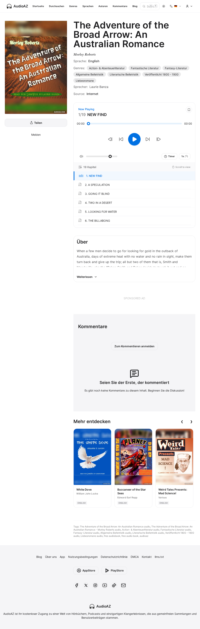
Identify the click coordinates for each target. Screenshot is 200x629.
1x (182, 156)
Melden (36, 134)
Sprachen (87, 6)
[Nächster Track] (158, 139)
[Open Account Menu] (189, 6)
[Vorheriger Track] (110, 139)
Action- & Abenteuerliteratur (107, 68)
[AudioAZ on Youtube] (105, 585)
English (93, 61)
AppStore (88, 570)
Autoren (103, 6)
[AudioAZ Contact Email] (123, 585)
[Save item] (189, 109)
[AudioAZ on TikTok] (114, 585)
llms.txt (159, 556)
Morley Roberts (84, 54)
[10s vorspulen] (148, 139)
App (62, 556)
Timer (171, 156)
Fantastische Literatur (145, 68)
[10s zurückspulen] (121, 139)
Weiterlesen (85, 276)
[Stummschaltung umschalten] (81, 156)
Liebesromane (85, 80)
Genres (73, 6)
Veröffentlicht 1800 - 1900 (162, 74)
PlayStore (117, 570)
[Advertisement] (134, 298)
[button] (134, 175)
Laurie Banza (98, 87)
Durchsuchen (56, 6)
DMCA (135, 556)
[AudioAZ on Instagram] (95, 585)
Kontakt (147, 556)
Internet (92, 94)
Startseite (38, 6)
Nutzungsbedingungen (83, 556)
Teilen (38, 122)
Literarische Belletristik (124, 74)
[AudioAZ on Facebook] (76, 585)
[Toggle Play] (134, 139)
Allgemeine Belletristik (90, 74)
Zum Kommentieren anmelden (134, 346)
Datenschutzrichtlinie (114, 556)
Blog (135, 6)
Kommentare (120, 6)
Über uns (51, 556)
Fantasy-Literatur (176, 68)
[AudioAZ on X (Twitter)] (86, 585)
